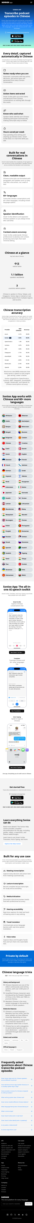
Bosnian (24, 432)
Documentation (6, 1152)
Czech (7, 449)
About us (4, 1185)
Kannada (25, 493)
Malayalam (9, 515)
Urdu (23, 570)
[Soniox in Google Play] (26, 1215)
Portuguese (25, 526)
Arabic (8, 421)
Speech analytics (23, 1150)
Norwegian (9, 520)
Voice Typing (5, 1172)
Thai (7, 564)
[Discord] (19, 1215)
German (8, 471)
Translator (4, 1169)
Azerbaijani (25, 421)
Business (4, 1174)
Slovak (8, 542)
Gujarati (8, 476)
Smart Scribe (5, 1167)
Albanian (25, 416)
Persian (24, 520)
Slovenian (25, 542)
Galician (24, 465)
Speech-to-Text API (7, 1145)
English (24, 454)
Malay (24, 509)
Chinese (8, 443)
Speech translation (23, 1152)
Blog (19, 1167)
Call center (21, 1143)
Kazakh (8, 498)
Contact (3, 1187)
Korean (24, 498)
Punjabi (8, 531)
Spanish (8, 548)
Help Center (4, 1178)
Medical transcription (24, 1145)
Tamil (7, 559)
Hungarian (25, 482)
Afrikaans (9, 416)
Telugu (24, 559)
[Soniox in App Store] (23, 1215)
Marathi (24, 515)
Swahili (24, 548)
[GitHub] (11, 1215)
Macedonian (10, 509)
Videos (20, 1169)
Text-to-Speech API (7, 1147)
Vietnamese (9, 575)
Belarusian (25, 427)
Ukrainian (9, 570)
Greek (24, 471)
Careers (3, 1189)
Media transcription (24, 1147)
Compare (4, 1156)
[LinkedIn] (7, 1215)
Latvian (8, 504)
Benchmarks (5, 1154)
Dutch (8, 454)
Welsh (24, 575)
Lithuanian (25, 504)
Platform (4, 1143)
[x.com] (15, 1215)
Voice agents (22, 1154)
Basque (8, 427)
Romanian (25, 531)
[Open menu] (31, 2)
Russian (8, 537)
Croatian (25, 443)
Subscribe (28, 1203)
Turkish (24, 564)
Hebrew (24, 476)
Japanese (9, 493)
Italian (24, 487)
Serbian (24, 537)
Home (3, 1165)
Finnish (24, 460)
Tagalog (24, 553)
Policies (3, 1191)
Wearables (21, 1156)
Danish (24, 449)
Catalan (24, 438)
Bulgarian (9, 438)
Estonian (8, 460)
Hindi (7, 482)
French (8, 465)
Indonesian (9, 487)
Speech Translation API (8, 1150)
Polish (8, 526)
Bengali (8, 432)
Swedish (8, 553)
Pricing (3, 1158)
